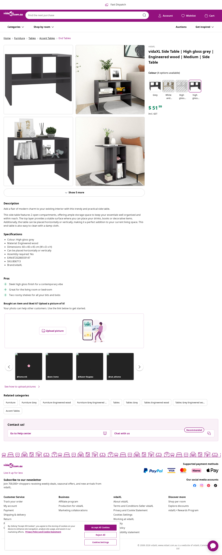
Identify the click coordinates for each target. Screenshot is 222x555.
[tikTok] (215, 485)
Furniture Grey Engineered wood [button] (93, 402)
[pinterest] (208, 485)
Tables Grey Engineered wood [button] (190, 402)
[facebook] (194, 485)
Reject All (100, 535)
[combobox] (87, 15)
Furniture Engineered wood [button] (57, 402)
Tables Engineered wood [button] (156, 402)
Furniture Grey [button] (29, 402)
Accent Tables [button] (13, 410)
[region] (62, 535)
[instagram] (201, 485)
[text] (155, 108)
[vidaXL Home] (13, 13)
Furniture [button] (10, 402)
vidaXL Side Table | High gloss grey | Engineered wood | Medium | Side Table (181, 57)
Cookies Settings (122, 514)
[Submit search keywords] (144, 15)
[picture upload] (92, 330)
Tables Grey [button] (132, 402)
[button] (28, 366)
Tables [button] (116, 402)
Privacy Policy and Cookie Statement (43, 532)
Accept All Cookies (100, 527)
